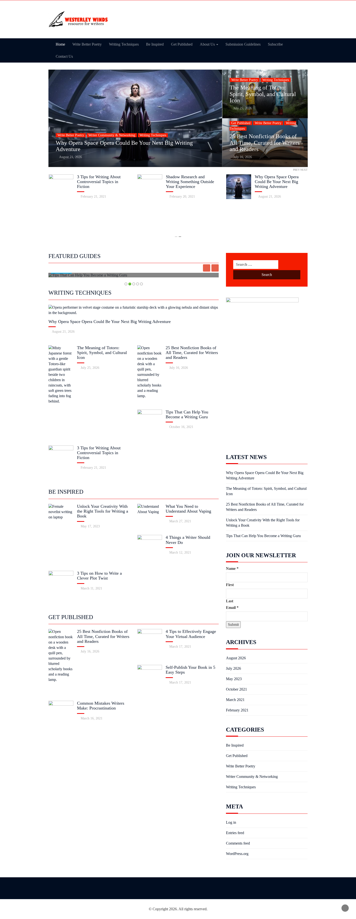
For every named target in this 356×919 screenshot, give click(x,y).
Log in (231, 822)
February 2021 (237, 710)
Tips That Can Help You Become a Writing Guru (187, 414)
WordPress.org (237, 854)
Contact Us (64, 56)
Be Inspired (155, 44)
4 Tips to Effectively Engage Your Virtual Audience (191, 634)
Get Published (182, 44)
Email (232, 607)
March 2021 (235, 700)
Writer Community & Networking (111, 135)
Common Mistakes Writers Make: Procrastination (100, 705)
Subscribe (275, 44)
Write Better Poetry (87, 44)
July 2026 (233, 668)
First (230, 585)
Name (232, 568)
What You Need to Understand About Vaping (188, 509)
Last (229, 601)
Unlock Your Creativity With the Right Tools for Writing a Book (102, 511)
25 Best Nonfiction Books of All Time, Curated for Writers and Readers (265, 142)
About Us (208, 44)
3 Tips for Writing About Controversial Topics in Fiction (99, 181)
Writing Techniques (124, 44)
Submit (233, 624)
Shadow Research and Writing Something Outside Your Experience (190, 181)
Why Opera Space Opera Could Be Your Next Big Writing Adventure (277, 181)
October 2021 (236, 689)
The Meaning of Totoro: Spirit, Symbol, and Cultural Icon (263, 94)
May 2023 (234, 679)
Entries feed (235, 833)
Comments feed (238, 843)
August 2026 (236, 658)
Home (60, 44)
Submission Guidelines (243, 44)
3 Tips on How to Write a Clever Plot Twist (99, 575)
